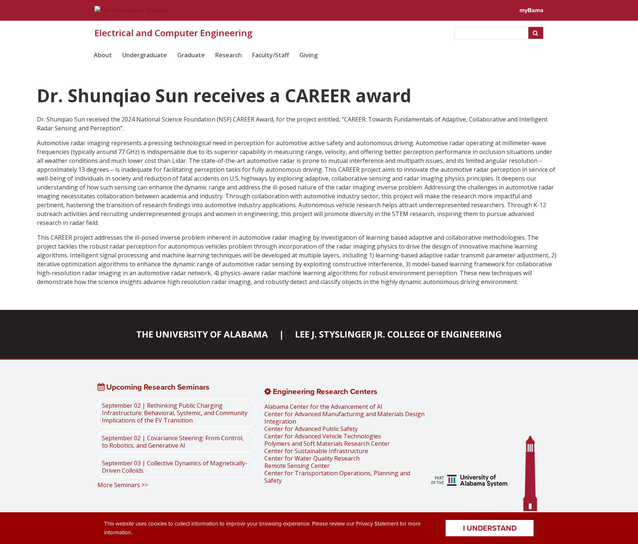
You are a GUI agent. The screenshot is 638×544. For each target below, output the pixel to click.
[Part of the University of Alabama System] (470, 482)
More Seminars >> (122, 485)
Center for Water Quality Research (312, 458)
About (103, 55)
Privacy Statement (377, 524)
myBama (531, 10)
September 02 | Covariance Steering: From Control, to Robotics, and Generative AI (173, 441)
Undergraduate (144, 55)
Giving (308, 55)
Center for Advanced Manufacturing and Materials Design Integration (344, 417)
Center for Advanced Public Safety (311, 429)
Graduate (191, 55)
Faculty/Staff (270, 55)
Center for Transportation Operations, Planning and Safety (337, 477)
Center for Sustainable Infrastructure (316, 451)
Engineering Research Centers (324, 391)
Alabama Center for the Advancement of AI (323, 407)
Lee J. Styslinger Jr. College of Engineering (398, 334)
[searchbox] (492, 33)
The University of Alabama (202, 334)
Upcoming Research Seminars (156, 387)
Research (228, 55)
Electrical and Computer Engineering (173, 33)
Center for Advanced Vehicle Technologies (322, 436)
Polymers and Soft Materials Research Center (327, 443)
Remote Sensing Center (297, 466)
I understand (490, 528)
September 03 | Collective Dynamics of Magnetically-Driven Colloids (174, 467)
